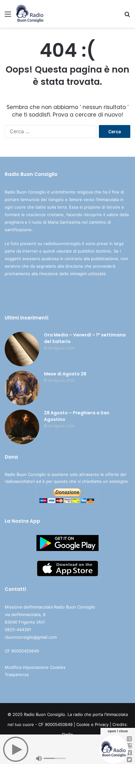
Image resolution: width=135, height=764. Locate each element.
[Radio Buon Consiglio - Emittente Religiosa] (30, 13)
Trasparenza (17, 674)
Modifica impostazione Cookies (35, 667)
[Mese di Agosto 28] (22, 388)
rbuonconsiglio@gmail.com (31, 637)
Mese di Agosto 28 (65, 374)
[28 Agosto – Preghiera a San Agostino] (22, 427)
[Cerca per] (127, 16)
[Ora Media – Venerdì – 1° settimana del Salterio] (22, 349)
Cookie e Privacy (92, 724)
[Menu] (8, 16)
